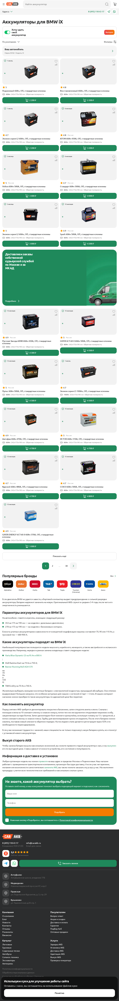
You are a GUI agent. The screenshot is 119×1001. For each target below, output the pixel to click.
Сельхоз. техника (10, 957)
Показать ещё (59, 556)
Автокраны (7, 963)
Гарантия (54, 926)
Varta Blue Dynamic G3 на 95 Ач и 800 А (23, 655)
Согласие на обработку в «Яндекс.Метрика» (23, 976)
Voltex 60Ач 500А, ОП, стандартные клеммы (23, 186)
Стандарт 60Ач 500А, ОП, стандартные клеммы (83, 186)
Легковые (7, 944)
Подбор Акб (56, 929)
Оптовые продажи (59, 932)
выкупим (111, 746)
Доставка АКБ (57, 951)
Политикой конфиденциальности (76, 820)
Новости (6, 922)
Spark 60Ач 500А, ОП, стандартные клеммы (81, 234)
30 (66, 566)
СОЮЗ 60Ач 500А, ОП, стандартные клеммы (81, 487)
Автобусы (7, 954)
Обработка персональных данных (18, 972)
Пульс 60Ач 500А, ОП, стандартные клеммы (23, 391)
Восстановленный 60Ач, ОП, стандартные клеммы (84, 91)
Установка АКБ (57, 948)
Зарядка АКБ (56, 944)
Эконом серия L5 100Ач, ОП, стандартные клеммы (84, 391)
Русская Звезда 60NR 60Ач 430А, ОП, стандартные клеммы (26, 342)
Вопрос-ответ (56, 916)
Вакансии (6, 935)
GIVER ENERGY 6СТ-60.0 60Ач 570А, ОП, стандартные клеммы (28, 535)
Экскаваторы (8, 960)
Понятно (59, 993)
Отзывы (6, 929)
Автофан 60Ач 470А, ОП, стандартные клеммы (25, 439)
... (59, 566)
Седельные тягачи (11, 951)
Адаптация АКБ (57, 954)
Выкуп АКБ (55, 957)
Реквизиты (7, 932)
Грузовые (6, 948)
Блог (4, 919)
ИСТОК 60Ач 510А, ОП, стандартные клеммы (82, 439)
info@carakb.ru (33, 843)
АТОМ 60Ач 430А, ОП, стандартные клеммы (81, 138)
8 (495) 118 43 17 (96, 11)
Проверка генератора (60, 960)
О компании (8, 916)
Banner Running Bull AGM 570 (19, 667)
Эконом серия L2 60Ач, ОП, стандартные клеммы (26, 138)
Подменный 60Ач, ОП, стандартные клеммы (24, 91)
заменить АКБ (50, 767)
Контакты (6, 926)
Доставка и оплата (59, 922)
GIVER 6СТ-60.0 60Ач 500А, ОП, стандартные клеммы (86, 341)
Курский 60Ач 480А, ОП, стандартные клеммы (24, 487)
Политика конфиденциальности (17, 969)
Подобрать (59, 812)
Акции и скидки (57, 919)
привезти (43, 761)
